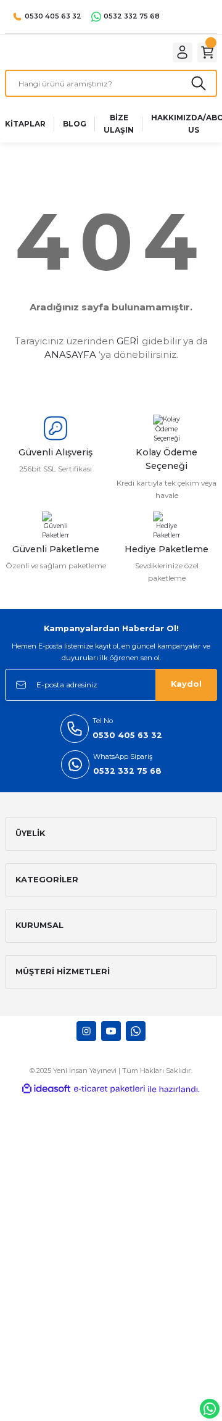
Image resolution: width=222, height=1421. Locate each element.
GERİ (128, 341)
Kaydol (186, 684)
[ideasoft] (46, 1089)
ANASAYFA (70, 354)
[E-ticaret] (109, 1089)
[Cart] (207, 52)
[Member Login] (182, 52)
